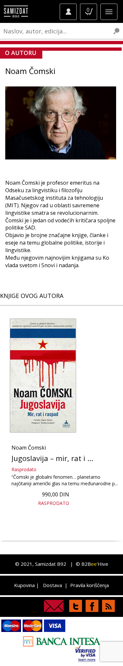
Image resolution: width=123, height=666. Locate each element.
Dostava (52, 585)
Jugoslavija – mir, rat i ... (52, 458)
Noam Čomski (28, 447)
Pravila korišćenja (89, 585)
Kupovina (24, 585)
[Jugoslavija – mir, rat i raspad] (43, 376)
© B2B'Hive (92, 564)
